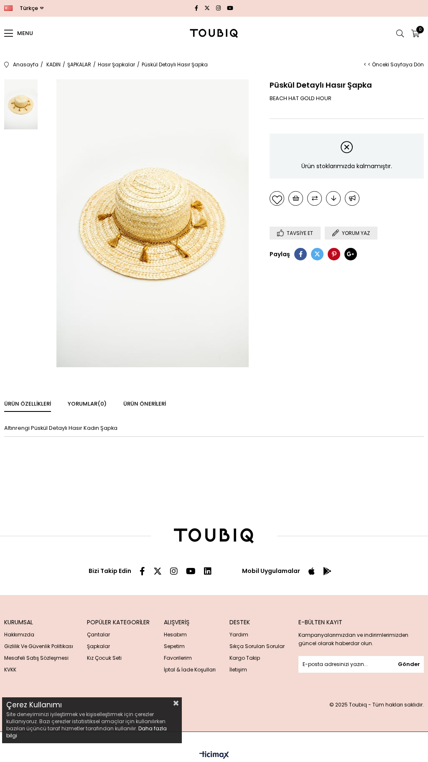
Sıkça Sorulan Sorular (257, 646)
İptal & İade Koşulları (190, 669)
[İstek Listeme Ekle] (295, 198)
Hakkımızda (19, 634)
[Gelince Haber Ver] (352, 198)
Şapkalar (98, 646)
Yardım (238, 634)
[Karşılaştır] (314, 198)
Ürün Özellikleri (27, 404)
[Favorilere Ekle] (277, 198)
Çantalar (98, 634)
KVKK (10, 669)
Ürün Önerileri (144, 404)
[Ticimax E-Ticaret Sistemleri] (214, 755)
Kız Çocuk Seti (104, 657)
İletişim (238, 669)
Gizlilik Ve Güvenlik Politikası (38, 646)
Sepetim (174, 646)
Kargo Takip (244, 657)
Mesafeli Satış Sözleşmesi (36, 657)
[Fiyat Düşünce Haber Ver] (333, 198)
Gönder (409, 664)
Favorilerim (178, 657)
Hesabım (175, 634)
